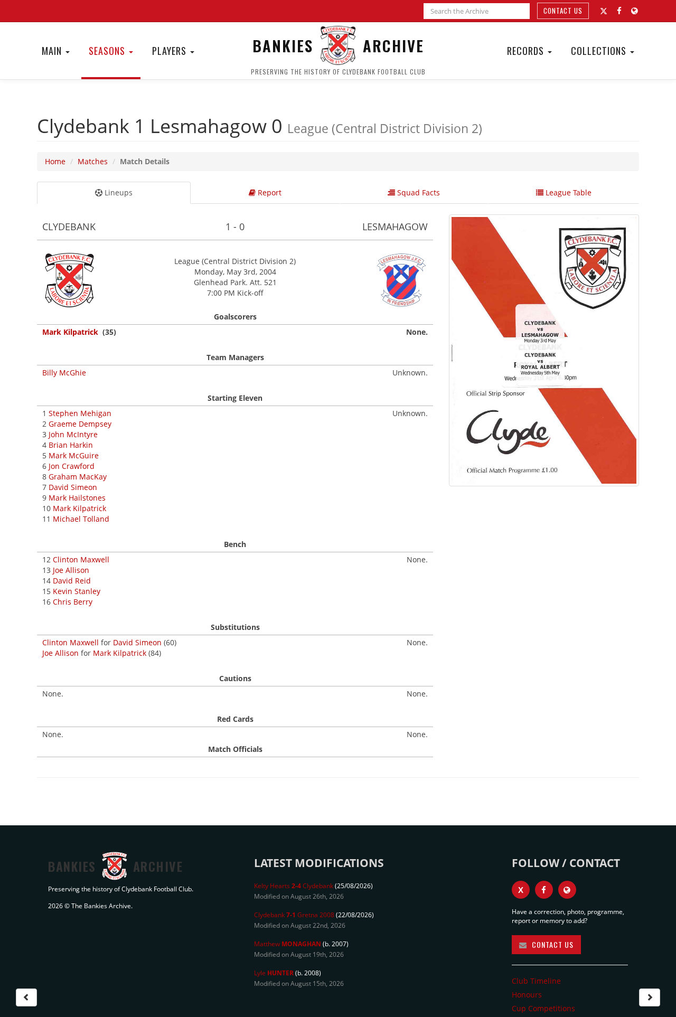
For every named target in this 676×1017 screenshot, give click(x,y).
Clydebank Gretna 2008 (294, 914)
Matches (93, 161)
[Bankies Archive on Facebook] (619, 10)
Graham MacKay (78, 477)
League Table (567, 192)
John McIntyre (73, 434)
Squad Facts (417, 192)
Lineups (117, 192)
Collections (600, 51)
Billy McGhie (64, 373)
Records (527, 51)
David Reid (72, 581)
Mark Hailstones (77, 498)
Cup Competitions (543, 1008)
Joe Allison (71, 570)
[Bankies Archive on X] (603, 11)
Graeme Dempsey (80, 424)
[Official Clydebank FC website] (567, 890)
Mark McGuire (74, 455)
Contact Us (563, 10)
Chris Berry (72, 602)
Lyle (274, 972)
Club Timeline (536, 981)
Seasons (108, 51)
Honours (527, 995)
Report (268, 192)
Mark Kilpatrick (70, 332)
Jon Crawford (72, 466)
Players (170, 51)
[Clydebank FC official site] (634, 10)
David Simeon (73, 487)
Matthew (287, 943)
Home (55, 161)
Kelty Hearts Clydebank (293, 885)
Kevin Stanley (76, 591)
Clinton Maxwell (81, 559)
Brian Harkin (71, 445)
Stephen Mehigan (80, 413)
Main (53, 51)
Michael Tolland (81, 519)
